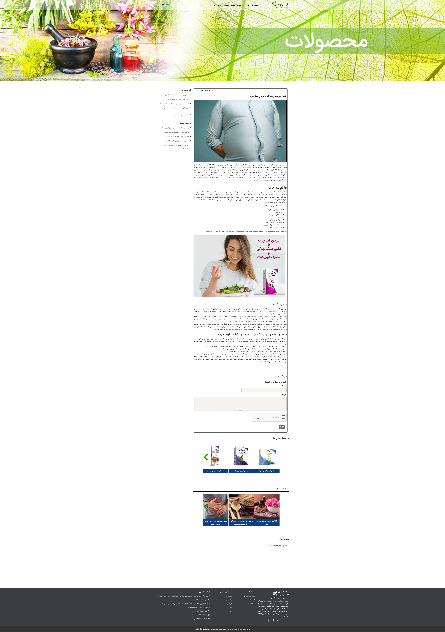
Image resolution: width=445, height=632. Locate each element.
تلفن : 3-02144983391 (199, 611)
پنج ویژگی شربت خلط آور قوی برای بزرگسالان (175, 128)
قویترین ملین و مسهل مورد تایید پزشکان (176, 132)
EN (163, 5)
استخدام (252, 600)
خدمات (252, 603)
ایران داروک (271, 361)
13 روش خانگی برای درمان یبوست (178, 136)
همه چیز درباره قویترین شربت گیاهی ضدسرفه (175, 141)
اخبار (230, 611)
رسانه (233, 5)
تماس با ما (217, 5)
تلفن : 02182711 (201, 600)
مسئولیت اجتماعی (249, 596)
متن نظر (284, 395)
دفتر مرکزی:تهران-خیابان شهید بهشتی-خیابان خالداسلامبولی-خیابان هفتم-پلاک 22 (182, 596)
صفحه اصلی (255, 5)
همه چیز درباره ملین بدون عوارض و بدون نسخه (215, 523)
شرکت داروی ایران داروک (219, 629)
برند (247, 5)
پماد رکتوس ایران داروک (267, 470)
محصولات (240, 5)
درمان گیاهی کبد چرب (280, 180)
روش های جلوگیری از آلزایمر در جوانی (177, 99)
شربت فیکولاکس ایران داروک (215, 470)
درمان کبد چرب (202, 309)
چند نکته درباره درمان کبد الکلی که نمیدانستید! (174, 103)
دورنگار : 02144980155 (199, 615)
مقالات (230, 607)
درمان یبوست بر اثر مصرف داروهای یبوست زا (175, 95)
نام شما (284, 386)
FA (167, 5)
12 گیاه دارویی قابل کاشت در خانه (267, 523)
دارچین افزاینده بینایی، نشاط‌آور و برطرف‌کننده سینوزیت (241, 523)
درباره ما (226, 5)
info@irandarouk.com (199, 619)
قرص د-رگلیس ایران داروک (241, 470)
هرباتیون (229, 603)
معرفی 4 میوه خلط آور (182, 115)
